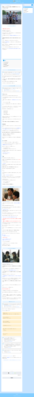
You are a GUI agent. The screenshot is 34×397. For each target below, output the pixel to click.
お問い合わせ (15, 395)
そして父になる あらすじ (26, 8)
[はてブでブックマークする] (13, 373)
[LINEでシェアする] (15, 373)
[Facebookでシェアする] (11, 373)
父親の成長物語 (5, 64)
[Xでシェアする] (8, 373)
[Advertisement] (11, 54)
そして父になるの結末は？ (6, 65)
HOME (17, 394)
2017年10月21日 (9, 347)
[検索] (32, 5)
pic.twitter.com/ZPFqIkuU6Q (8, 305)
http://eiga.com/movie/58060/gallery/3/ (6, 201)
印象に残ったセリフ (6, 66)
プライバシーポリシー (18, 395)
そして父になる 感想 (25, 9)
